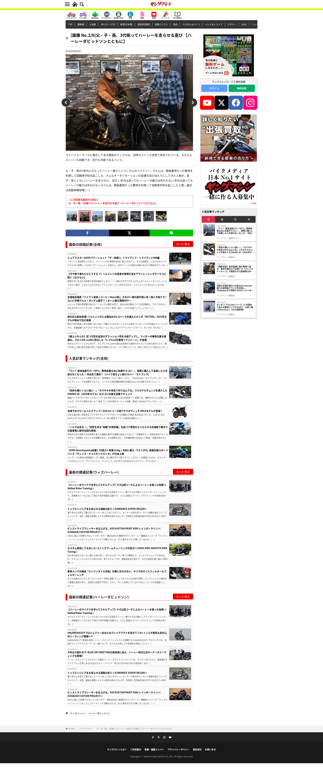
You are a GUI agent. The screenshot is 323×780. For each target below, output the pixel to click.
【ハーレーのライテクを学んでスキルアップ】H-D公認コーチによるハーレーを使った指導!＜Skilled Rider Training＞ (117, 486)
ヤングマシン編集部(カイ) (228, 238)
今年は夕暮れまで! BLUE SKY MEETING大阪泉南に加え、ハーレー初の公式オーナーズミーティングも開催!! (116, 654)
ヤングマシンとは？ (117, 749)
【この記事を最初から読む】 (112, 201)
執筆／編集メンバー (154, 749)
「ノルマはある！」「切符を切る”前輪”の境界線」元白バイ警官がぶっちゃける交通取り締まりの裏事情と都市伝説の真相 (117, 428)
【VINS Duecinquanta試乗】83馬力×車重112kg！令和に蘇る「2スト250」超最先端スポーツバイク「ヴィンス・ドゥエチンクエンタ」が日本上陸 (117, 451)
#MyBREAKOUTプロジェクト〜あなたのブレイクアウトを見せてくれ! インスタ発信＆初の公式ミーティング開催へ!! (117, 634)
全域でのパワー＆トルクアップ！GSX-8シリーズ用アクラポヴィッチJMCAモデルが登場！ (115, 411)
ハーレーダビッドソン (99, 713)
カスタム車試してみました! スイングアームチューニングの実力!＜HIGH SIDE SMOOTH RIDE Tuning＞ (117, 549)
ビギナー (232, 24)
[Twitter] (129, 233)
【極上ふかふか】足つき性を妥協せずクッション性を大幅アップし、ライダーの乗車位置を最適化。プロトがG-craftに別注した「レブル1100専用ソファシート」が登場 (116, 338)
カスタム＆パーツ (191, 24)
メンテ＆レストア (214, 24)
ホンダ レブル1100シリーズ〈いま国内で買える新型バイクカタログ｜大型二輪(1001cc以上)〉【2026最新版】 (235, 307)
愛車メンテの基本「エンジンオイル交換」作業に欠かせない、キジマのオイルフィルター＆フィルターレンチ (116, 573)
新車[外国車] (144, 24)
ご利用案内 (135, 749)
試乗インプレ (161, 24)
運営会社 (197, 749)
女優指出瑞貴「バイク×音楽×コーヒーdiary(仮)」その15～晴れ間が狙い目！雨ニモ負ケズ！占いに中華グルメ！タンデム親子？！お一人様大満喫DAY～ (117, 298)
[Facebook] (87, 233)
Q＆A (244, 24)
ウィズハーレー (77, 713)
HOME (71, 728)
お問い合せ (210, 749)
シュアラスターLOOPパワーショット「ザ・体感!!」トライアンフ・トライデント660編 (113, 257)
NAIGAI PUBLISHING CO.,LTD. (158, 756)
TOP (70, 24)
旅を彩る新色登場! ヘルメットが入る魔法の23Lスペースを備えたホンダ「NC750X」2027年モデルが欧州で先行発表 (117, 318)
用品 (175, 24)
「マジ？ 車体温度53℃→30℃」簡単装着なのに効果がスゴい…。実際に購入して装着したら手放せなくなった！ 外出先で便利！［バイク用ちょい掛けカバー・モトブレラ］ (117, 372)
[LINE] (171, 233)
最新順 (81, 24)
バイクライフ (85, 728)
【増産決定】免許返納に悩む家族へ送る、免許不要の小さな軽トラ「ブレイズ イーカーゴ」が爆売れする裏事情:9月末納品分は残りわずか (235, 269)
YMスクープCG (108, 24)
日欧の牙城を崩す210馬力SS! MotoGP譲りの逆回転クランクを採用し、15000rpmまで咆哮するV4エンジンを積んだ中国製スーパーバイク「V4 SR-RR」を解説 (235, 288)
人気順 (92, 24)
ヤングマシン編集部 (226, 257)
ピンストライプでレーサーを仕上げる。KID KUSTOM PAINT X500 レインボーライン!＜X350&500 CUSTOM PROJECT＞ (114, 530)
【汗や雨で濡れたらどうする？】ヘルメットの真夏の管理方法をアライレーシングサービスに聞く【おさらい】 (116, 275)
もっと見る (183, 244)
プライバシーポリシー (178, 749)
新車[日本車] (126, 24)
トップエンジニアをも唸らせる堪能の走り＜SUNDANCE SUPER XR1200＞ (107, 508)
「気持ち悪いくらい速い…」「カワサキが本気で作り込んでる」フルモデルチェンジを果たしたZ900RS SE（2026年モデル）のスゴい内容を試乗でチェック (117, 392)
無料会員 (241, 88)
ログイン (214, 88)
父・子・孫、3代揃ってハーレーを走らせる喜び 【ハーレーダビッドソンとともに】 (135, 728)
